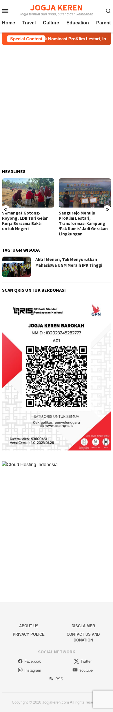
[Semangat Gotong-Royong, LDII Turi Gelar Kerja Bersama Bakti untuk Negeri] (28, 193)
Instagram (32, 670)
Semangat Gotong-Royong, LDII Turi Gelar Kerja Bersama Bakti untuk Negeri (25, 220)
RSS (59, 679)
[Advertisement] (56, 107)
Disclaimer (83, 626)
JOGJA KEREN (56, 7)
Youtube (86, 670)
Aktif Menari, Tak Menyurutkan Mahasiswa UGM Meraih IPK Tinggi (68, 262)
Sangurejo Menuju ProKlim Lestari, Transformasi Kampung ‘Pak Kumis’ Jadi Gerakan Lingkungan (83, 223)
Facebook (32, 661)
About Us (29, 626)
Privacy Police (29, 634)
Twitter (86, 661)
